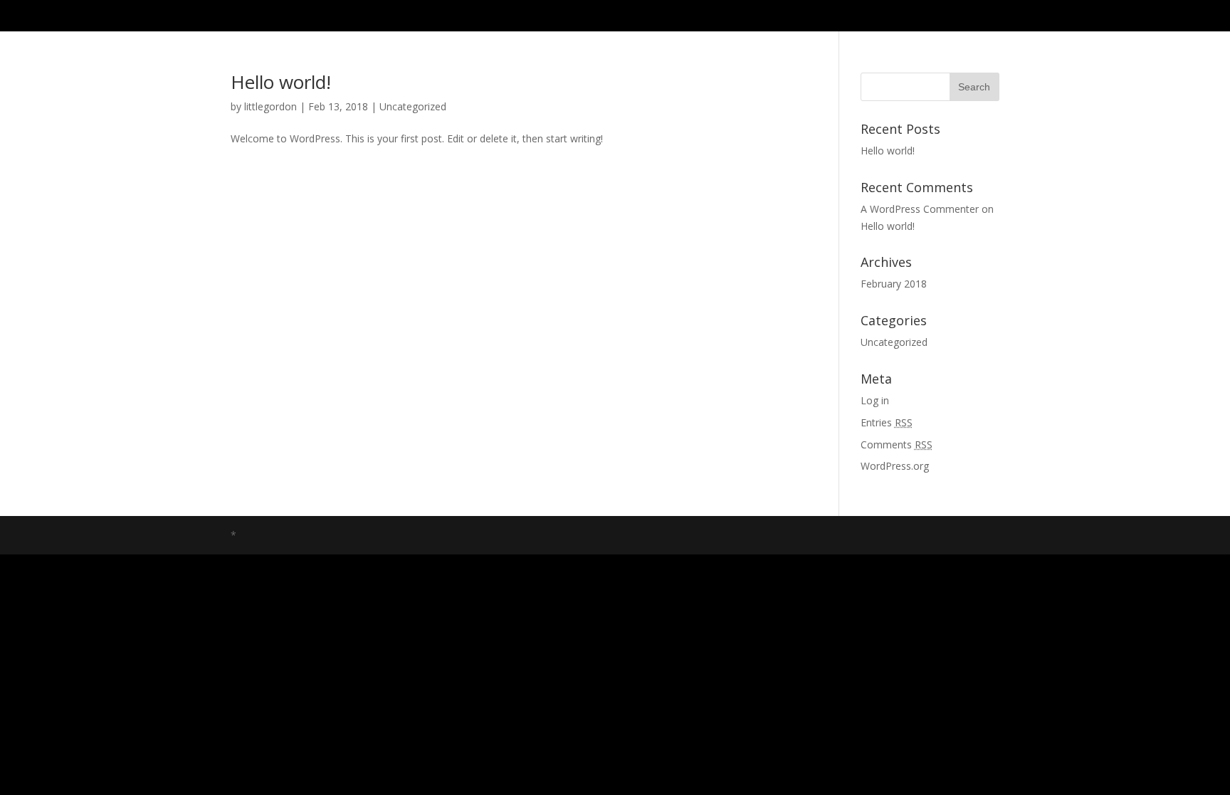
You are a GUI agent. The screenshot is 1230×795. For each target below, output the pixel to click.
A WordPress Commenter (920, 209)
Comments (896, 444)
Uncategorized (412, 106)
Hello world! (281, 82)
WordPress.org (895, 466)
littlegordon (270, 106)
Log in (875, 400)
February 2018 (894, 283)
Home (987, 16)
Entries (887, 422)
